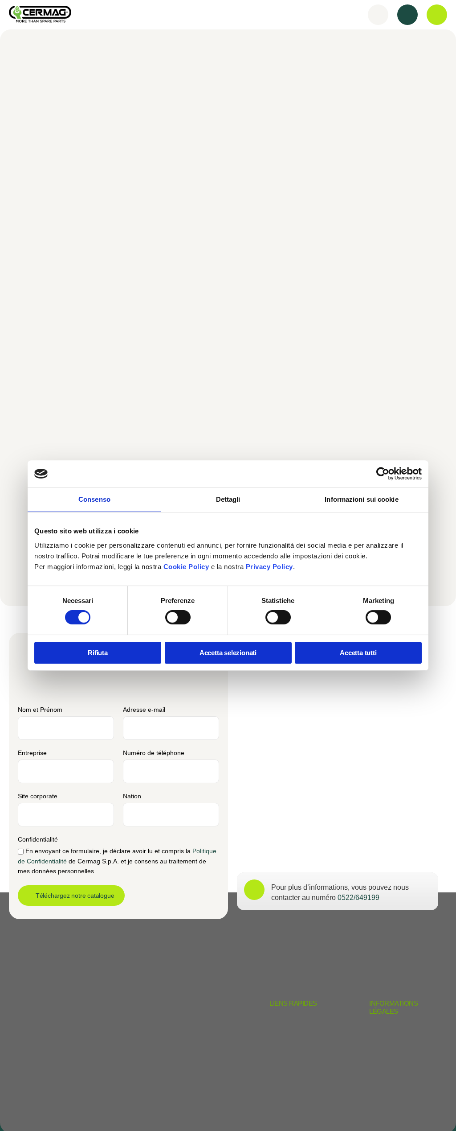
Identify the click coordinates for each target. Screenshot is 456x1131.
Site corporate (37, 796)
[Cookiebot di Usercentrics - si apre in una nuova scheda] (383, 473)
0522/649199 (358, 897)
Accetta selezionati (228, 652)
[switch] (178, 617)
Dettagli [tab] (228, 499)
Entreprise (32, 752)
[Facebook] (435, 1108)
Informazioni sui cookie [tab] (361, 499)
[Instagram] (408, 1108)
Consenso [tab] (94, 499)
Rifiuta (98, 652)
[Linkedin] (381, 1108)
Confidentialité (38, 839)
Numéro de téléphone (153, 752)
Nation (132, 796)
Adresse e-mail (144, 709)
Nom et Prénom (40, 709)
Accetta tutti (358, 652)
